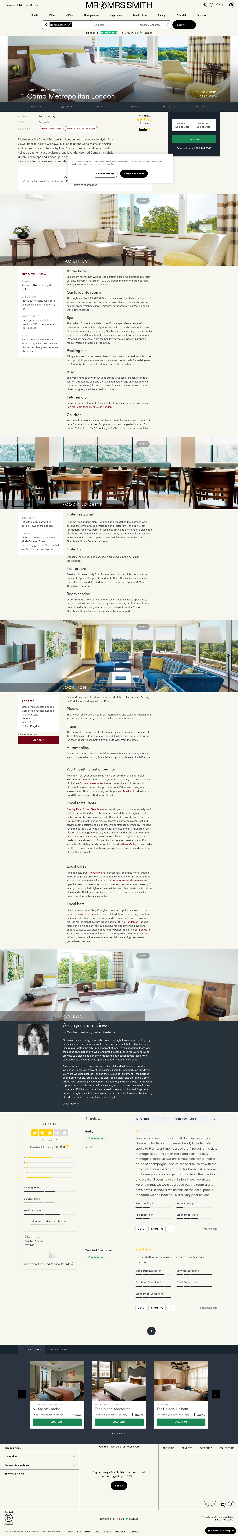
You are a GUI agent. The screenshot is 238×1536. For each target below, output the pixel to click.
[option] (57, 1395)
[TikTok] (231, 1504)
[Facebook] (214, 1504)
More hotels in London (51, 129)
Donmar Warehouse (91, 783)
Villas (52, 15)
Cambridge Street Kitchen (123, 880)
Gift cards (120, 1531)
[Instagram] (206, 1504)
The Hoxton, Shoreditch (112, 1409)
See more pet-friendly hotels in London (89, 406)
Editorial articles (14, 1473)
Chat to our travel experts (222, 1530)
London (33, 90)
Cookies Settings (105, 173)
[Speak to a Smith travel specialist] (205, 5)
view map (38, 740)
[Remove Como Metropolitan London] (69, 25)
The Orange (95, 872)
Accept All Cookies (134, 173)
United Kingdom (51, 90)
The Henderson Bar (131, 921)
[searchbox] (83, 24)
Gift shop (202, 15)
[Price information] (215, 96)
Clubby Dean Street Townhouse (85, 809)
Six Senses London (47, 1409)
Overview (34, 107)
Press (87, 1531)
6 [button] (128, 1435)
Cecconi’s (78, 836)
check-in (180, 123)
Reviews (135, 107)
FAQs (79, 1531)
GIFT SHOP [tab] (206, 1448)
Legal (70, 1531)
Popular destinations (17, 1465)
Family (161, 15)
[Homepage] (119, 5)
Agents (97, 1531)
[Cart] (218, 5)
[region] (120, 168)
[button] (205, 5)
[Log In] (228, 5)
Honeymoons (91, 15)
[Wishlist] (212, 5)
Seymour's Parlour (87, 914)
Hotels (34, 15)
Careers (108, 1531)
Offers (69, 15)
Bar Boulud (141, 929)
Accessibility (134, 1531)
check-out (202, 123)
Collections (11, 1456)
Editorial (181, 15)
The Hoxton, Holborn (172, 1409)
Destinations (140, 15)
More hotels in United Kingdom (81, 129)
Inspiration (116, 15)
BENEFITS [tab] (187, 1448)
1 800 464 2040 (202, 148)
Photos (70, 107)
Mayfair (127, 791)
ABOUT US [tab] (168, 1448)
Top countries (13, 1447)
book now (194, 139)
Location (102, 107)
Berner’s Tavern (131, 844)
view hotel (57, 1422)
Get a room (203, 107)
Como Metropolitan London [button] (52, 24)
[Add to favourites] (22, 96)
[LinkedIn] (223, 1504)
